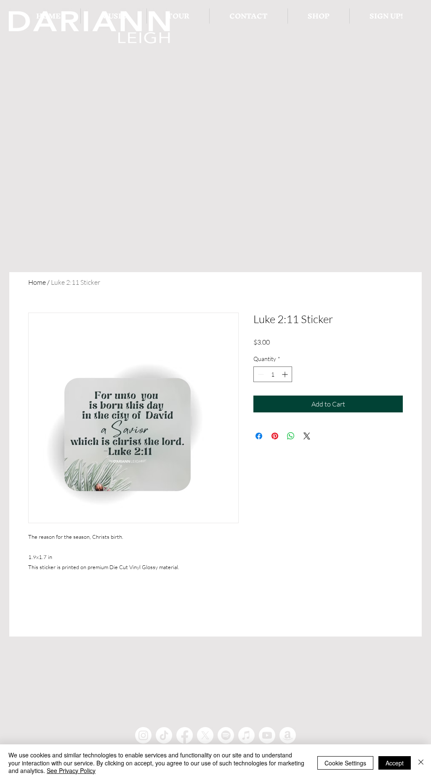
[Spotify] (226, 735)
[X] (205, 735)
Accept (395, 763)
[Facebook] (184, 735)
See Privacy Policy (71, 770)
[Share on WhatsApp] (291, 436)
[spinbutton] (272, 374)
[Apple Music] (246, 735)
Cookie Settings (345, 763)
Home (37, 282)
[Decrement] (260, 374)
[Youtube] (267, 735)
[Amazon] (287, 735)
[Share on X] (307, 436)
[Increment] (285, 374)
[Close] (421, 762)
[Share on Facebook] (259, 436)
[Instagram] (143, 735)
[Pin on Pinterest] (275, 436)
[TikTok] (164, 735)
